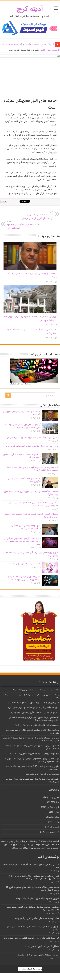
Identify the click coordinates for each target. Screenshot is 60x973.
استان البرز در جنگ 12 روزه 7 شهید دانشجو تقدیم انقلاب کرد (27, 44)
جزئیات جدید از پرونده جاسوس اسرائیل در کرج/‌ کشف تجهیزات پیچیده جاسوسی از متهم (22, 541)
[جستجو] (8, 395)
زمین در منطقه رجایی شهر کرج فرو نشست (38, 955)
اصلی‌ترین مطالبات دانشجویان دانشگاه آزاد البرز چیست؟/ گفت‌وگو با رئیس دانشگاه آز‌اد (33, 504)
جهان (57, 812)
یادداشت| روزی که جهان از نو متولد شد (23, 563)
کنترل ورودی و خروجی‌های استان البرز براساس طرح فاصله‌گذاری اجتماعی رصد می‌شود (33, 877)
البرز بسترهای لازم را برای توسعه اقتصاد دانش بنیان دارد (31, 938)
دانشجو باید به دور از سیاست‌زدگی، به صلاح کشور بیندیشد (21, 456)
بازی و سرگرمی (53, 807)
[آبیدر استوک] (30, 28)
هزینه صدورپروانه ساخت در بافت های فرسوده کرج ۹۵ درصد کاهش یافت (32, 888)
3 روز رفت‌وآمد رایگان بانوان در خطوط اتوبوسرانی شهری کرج (32, 446)
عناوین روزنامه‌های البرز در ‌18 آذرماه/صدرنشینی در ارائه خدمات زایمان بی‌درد (31, 554)
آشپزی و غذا (54, 797)
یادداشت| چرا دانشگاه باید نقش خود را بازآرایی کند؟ (24, 480)
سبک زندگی (54, 817)
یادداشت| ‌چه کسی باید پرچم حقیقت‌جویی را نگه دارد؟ (21, 413)
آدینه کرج (30, 9)
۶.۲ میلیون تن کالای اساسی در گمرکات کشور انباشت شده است (31, 866)
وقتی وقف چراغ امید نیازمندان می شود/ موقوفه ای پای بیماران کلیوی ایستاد (23, 578)
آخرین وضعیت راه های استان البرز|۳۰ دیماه (37, 898)
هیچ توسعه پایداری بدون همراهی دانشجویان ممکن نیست (25, 527)
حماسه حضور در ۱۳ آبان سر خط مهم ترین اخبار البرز (23, 225)
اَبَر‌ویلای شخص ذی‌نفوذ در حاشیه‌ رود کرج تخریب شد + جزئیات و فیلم (22, 426)
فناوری (56, 822)
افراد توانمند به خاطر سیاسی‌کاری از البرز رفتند (37, 918)
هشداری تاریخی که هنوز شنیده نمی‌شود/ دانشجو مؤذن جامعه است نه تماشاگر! (31, 515)
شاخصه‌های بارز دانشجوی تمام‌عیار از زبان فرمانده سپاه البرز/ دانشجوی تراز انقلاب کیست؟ (32, 469)
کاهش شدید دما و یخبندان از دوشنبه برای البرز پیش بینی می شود (37, 215)
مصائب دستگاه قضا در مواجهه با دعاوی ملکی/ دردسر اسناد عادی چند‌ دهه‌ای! (31, 493)
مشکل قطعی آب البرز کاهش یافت (42, 946)
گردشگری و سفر (52, 832)
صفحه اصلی (52, 50)
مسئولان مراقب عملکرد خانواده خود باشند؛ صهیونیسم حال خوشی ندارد (33, 908)
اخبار (43, 50)
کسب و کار (54, 827)
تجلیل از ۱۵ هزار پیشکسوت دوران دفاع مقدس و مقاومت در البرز (31, 928)
